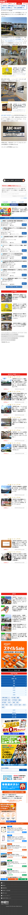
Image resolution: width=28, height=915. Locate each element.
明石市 (24, 704)
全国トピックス (3, 3)
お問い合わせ (4, 893)
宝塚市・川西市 (16, 702)
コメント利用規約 (24, 198)
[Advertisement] (14, 359)
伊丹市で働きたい (9, 218)
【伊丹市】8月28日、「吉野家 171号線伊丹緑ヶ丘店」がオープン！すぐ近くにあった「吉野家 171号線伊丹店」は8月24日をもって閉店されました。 (19, 618)
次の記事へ (22, 202)
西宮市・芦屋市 (5, 704)
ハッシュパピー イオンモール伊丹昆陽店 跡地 (9, 338)
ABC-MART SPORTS (6, 115)
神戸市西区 (4, 702)
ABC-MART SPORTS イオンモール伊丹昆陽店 (9, 334)
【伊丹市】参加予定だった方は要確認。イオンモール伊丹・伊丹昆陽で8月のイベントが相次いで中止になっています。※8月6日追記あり (19, 544)
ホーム (3, 882)
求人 (15, 3)
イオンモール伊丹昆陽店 (19, 336)
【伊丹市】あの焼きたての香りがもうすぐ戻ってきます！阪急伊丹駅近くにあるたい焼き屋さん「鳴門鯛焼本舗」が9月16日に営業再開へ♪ (19, 557)
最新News (10, 3)
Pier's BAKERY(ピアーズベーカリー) (7, 336)
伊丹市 (9, 702)
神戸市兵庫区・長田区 (6, 700)
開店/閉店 (19, 3)
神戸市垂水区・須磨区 (16, 700)
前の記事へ (6, 202)
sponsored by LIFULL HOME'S (18, 823)
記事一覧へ (14, 202)
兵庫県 (11, 10)
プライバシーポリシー (6, 895)
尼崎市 (11, 704)
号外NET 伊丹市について (6, 898)
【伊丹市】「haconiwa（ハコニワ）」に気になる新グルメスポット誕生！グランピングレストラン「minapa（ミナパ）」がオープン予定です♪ (19, 600)
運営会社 (3, 885)
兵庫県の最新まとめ (6, 697)
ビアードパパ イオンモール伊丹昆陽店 (12, 39)
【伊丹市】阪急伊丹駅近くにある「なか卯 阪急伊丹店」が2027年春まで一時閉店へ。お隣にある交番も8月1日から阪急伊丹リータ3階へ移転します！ (19, 396)
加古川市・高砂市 (17, 704)
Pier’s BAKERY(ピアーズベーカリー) (14, 41)
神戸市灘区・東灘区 (15, 697)
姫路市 (3, 707)
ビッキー (8, 342)
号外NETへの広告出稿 (6, 890)
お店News (24, 3)
